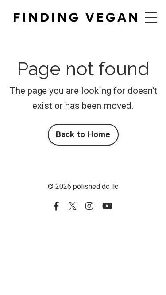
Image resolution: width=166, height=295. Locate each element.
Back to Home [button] (83, 134)
